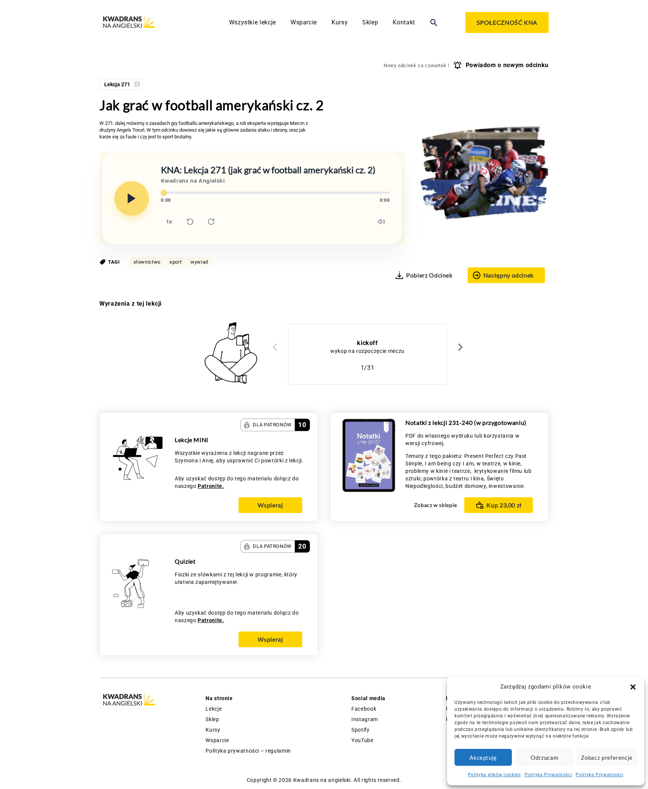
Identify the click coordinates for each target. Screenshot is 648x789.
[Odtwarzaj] (131, 198)
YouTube (362, 740)
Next (460, 347)
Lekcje (214, 709)
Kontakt (404, 22)
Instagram (364, 719)
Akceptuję (483, 757)
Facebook (363, 709)
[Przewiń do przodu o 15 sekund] (211, 221)
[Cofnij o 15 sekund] (190, 221)
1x (169, 221)
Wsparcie (304, 22)
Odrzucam (544, 757)
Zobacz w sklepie (435, 505)
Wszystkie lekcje (252, 22)
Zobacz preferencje (607, 757)
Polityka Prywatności (548, 774)
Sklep (370, 22)
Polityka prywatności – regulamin (248, 751)
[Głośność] (381, 221)
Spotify (360, 730)
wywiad (199, 262)
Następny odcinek (508, 275)
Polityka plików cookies (494, 774)
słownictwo (147, 262)
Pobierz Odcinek (429, 275)
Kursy (340, 22)
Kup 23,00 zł (504, 504)
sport (176, 262)
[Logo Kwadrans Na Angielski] (128, 23)
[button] (633, 687)
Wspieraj (270, 504)
